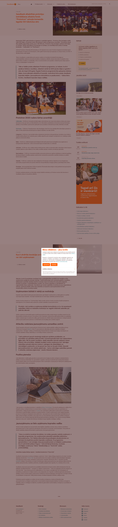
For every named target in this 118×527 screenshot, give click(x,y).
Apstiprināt (46, 264)
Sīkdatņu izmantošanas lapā (61, 261)
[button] (59, 268)
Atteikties (54, 264)
